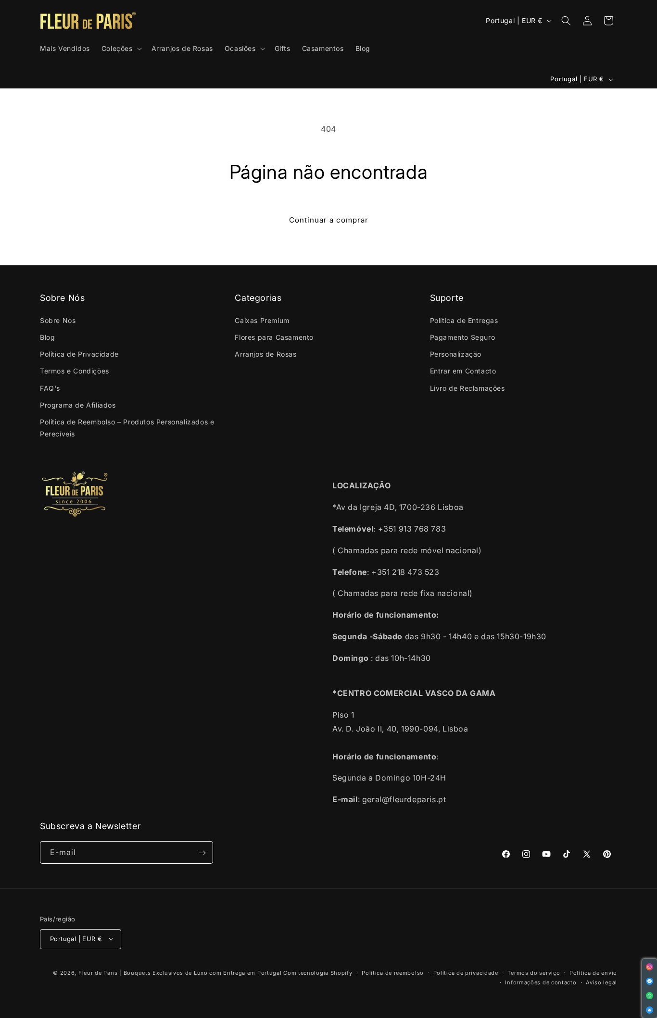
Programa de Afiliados (78, 404)
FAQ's (50, 388)
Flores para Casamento (274, 337)
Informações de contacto (540, 982)
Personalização (455, 354)
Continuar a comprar (328, 219)
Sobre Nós (58, 320)
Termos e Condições (74, 371)
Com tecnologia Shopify (317, 972)
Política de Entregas (464, 320)
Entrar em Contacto (463, 371)
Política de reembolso (393, 972)
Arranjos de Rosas (265, 354)
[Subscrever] (202, 853)
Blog (47, 337)
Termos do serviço (533, 972)
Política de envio (593, 972)
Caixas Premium (262, 320)
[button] (121, 48)
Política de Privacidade (79, 354)
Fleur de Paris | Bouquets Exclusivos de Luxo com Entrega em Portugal (180, 972)
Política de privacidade (465, 972)
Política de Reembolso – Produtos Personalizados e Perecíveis (127, 427)
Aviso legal (601, 982)
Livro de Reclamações (467, 388)
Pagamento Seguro (462, 337)
